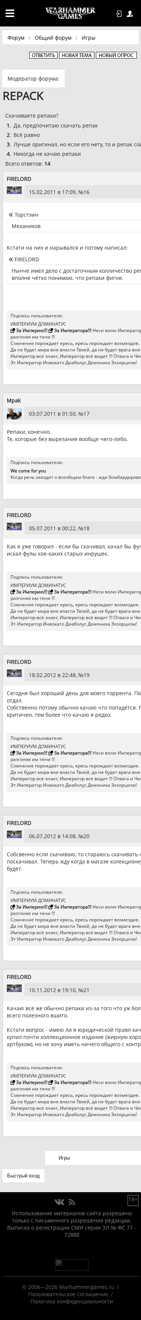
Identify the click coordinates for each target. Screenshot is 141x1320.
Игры (89, 37)
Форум (16, 37)
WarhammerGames (70, 13)
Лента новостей (71, 1202)
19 (86, 675)
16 (86, 192)
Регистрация (131, 14)
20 (86, 836)
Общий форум (53, 37)
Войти (120, 14)
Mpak (14, 400)
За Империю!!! (31, 330)
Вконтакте (60, 1202)
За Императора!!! (72, 330)
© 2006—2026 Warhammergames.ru (68, 1286)
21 (86, 990)
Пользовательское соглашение (68, 1294)
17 (86, 413)
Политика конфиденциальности (71, 1301)
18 (86, 528)
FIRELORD (19, 178)
